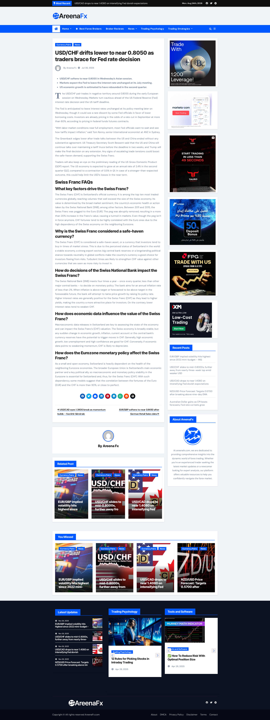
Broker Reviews (115, 28)
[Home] (56, 28)
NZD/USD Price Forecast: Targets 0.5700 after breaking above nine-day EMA (191, 393)
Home (66, 28)
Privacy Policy (176, 714)
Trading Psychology (152, 28)
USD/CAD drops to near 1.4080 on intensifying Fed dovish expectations (145, 509)
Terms (203, 714)
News (131, 28)
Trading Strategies (179, 28)
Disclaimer (191, 714)
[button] (215, 29)
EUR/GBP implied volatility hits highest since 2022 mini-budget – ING (71, 509)
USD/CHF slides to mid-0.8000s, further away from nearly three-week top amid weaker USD (191, 370)
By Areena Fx (69, 67)
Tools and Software (178, 649)
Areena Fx (111, 446)
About (154, 714)
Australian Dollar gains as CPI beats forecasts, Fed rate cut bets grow (188, 403)
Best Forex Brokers (90, 28)
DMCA (163, 714)
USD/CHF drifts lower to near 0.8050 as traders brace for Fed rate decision (104, 55)
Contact (213, 714)
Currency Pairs (64, 44)
